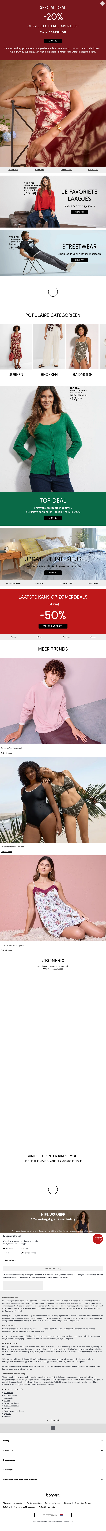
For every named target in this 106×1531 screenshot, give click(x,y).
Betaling (6, 1440)
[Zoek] (102, 3)
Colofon (6, 1507)
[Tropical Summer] (53, 805)
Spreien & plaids (66, 583)
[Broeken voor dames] (49, 351)
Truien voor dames (11, 1403)
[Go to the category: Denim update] (53, 202)
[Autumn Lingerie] (53, 903)
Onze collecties (9, 1460)
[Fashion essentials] (53, 706)
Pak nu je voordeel (53, 626)
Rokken (7, 1400)
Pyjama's (7, 1414)
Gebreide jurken (10, 1395)
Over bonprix (8, 1469)
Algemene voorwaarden (13, 1503)
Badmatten (39, 583)
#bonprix (53, 961)
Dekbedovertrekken (13, 583)
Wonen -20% (93, 170)
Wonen (93, 637)
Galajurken (8, 1392)
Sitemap (67, 1503)
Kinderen (66, 637)
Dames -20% (13, 170)
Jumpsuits (8, 1398)
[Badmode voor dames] (82, 351)
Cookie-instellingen (83, 1503)
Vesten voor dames (11, 1406)
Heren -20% (39, 170)
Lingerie (7, 1416)
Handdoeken (93, 583)
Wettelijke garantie (47, 1507)
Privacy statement (52, 1503)
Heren (39, 637)
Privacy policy (62, 1277)
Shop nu (79, 212)
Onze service (8, 1450)
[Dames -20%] (53, 30)
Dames (13, 637)
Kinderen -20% (66, 170)
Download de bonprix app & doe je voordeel (20, 1479)
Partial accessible (34, 1503)
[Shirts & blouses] (53, 439)
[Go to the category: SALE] (53, 611)
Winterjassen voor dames (14, 1411)
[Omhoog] (53, 1428)
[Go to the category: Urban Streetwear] (53, 253)
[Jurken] (16, 351)
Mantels (7, 1408)
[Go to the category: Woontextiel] (53, 554)
